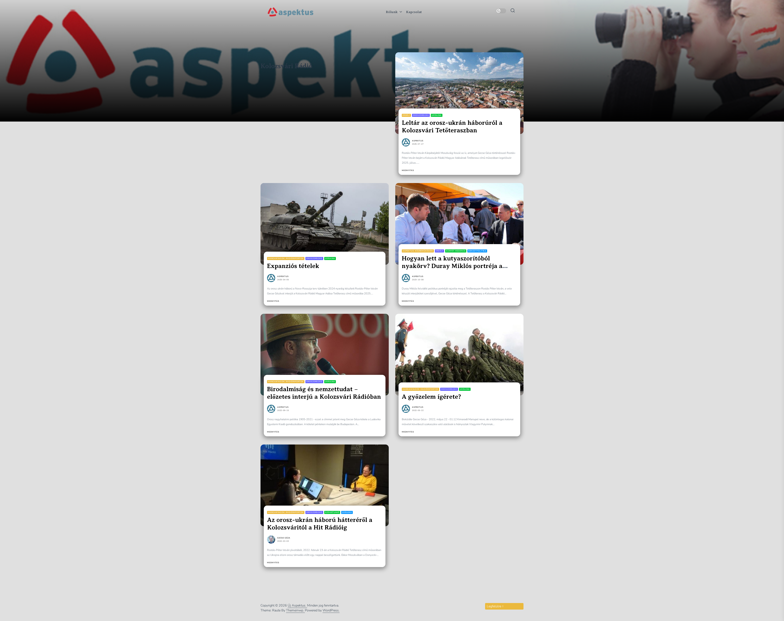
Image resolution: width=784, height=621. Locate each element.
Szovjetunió (332, 512)
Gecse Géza (283, 538)
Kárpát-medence (456, 251)
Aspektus (417, 141)
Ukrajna (437, 115)
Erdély (406, 115)
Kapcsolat (414, 12)
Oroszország (421, 115)
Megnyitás (408, 170)
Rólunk (392, 12)
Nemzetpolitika (477, 251)
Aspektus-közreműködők (418, 251)
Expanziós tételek (293, 265)
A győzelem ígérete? (431, 396)
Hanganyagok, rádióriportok (286, 258)
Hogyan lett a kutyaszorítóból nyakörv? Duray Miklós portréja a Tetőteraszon (452, 266)
